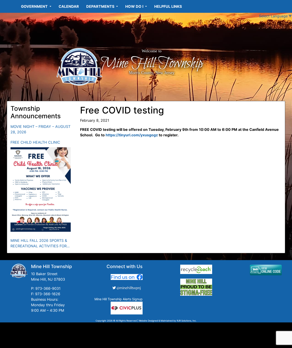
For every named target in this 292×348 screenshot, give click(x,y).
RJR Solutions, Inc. (187, 320)
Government (35, 6)
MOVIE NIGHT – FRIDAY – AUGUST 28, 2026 (40, 129)
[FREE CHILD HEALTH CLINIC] (40, 189)
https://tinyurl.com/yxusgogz (132, 135)
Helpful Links (168, 6)
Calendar (69, 6)
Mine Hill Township (152, 63)
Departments (100, 6)
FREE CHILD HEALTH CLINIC (35, 142)
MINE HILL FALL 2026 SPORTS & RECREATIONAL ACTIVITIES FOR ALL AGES (38, 243)
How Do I (134, 6)
